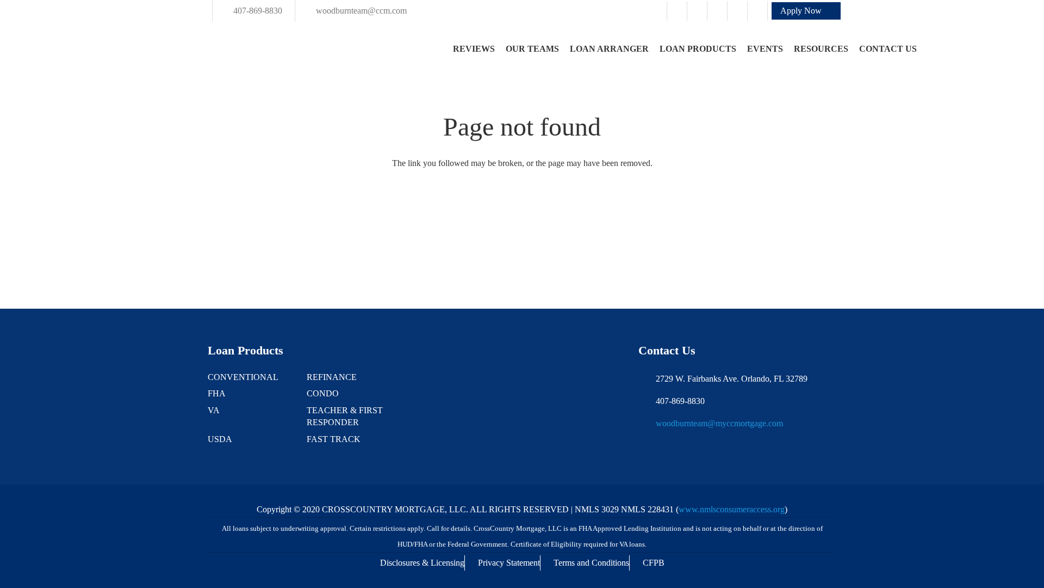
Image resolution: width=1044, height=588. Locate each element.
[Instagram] (697, 11)
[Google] (717, 11)
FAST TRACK (334, 439)
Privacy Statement (509, 562)
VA (214, 410)
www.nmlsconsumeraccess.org (732, 509)
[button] (806, 11)
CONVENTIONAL (243, 377)
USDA (220, 439)
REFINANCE (332, 377)
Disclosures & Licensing (422, 562)
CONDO (323, 393)
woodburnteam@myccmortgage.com (719, 423)
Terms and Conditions (591, 562)
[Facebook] (677, 11)
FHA (217, 393)
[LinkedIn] (737, 11)
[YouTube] (757, 11)
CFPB (653, 562)
